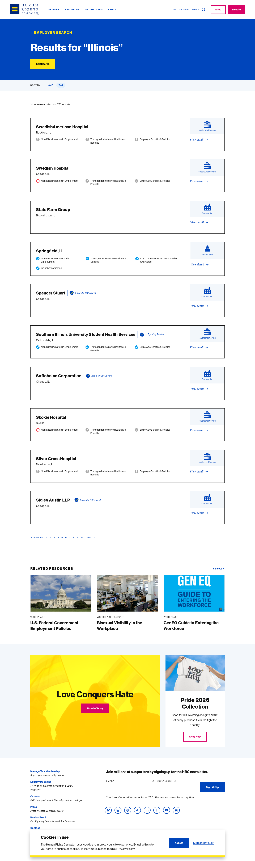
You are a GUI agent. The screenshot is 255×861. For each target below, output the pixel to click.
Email (116, 781)
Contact (35, 828)
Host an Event (38, 817)
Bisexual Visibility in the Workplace (119, 625)
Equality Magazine (40, 781)
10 (81, 537)
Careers (35, 796)
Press (33, 807)
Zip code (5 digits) (171, 781)
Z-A (60, 85)
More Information (203, 842)
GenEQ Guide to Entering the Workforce (191, 625)
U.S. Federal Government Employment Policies (54, 625)
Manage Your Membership (45, 771)
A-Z (50, 85)
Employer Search (53, 32)
